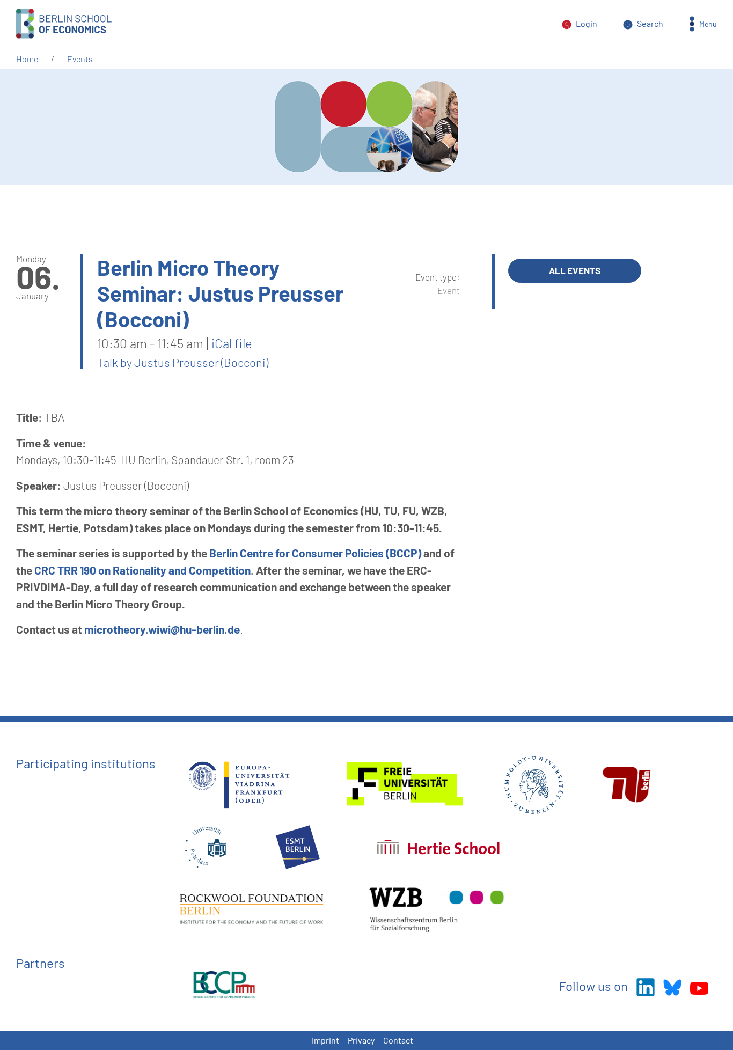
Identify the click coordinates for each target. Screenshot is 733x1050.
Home (27, 59)
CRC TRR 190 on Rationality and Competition (142, 570)
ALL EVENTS (574, 270)
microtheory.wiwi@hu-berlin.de (162, 629)
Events (80, 59)
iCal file (231, 343)
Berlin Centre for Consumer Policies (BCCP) (315, 553)
